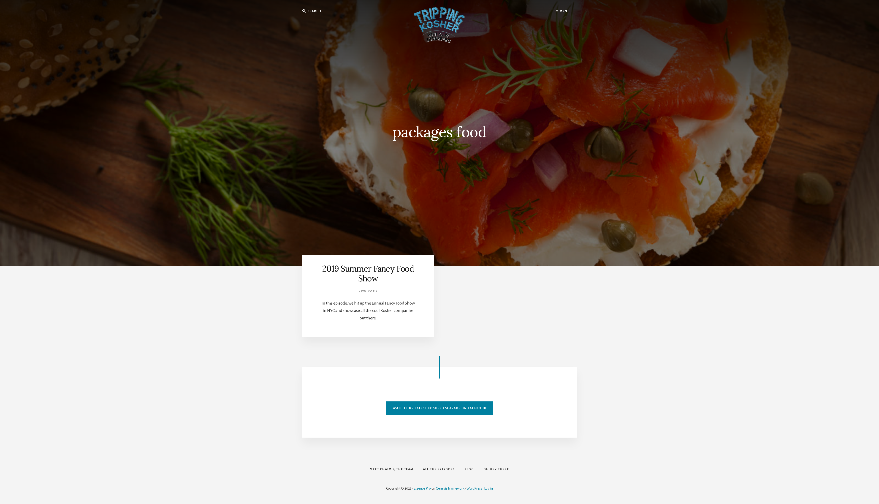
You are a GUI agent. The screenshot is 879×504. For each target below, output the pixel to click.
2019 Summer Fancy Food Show (368, 273)
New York (368, 291)
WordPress (474, 488)
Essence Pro (422, 488)
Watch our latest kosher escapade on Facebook (439, 408)
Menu (564, 11)
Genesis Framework (450, 488)
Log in (488, 488)
